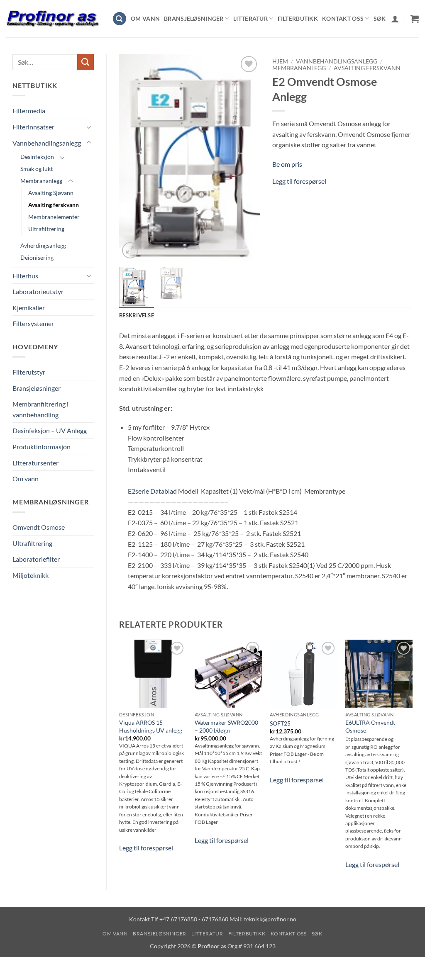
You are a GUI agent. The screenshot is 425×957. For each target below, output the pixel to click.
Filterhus (25, 276)
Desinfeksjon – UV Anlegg (49, 430)
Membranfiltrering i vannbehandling (40, 409)
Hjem (280, 61)
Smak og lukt (36, 168)
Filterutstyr (28, 372)
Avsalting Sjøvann (50, 192)
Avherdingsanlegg (43, 245)
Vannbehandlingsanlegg (46, 143)
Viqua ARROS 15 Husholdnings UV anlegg (150, 726)
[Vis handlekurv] (414, 19)
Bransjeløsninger (194, 18)
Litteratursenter (35, 463)
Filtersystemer (33, 323)
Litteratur (250, 18)
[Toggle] (89, 127)
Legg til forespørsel (299, 181)
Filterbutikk (298, 18)
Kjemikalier (28, 308)
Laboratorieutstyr (38, 291)
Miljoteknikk (30, 575)
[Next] (246, 157)
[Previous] (132, 157)
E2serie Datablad (152, 491)
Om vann (145, 18)
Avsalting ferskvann (53, 204)
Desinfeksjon (37, 156)
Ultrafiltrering (46, 228)
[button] (119, 19)
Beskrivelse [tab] (136, 315)
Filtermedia (28, 110)
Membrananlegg (41, 180)
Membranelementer (54, 216)
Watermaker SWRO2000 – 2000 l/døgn (226, 726)
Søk (380, 18)
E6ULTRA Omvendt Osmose (370, 726)
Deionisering (37, 257)
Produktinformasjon (41, 446)
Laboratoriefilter (36, 559)
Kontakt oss (343, 18)
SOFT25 (280, 723)
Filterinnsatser (33, 127)
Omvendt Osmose (38, 527)
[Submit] (85, 62)
